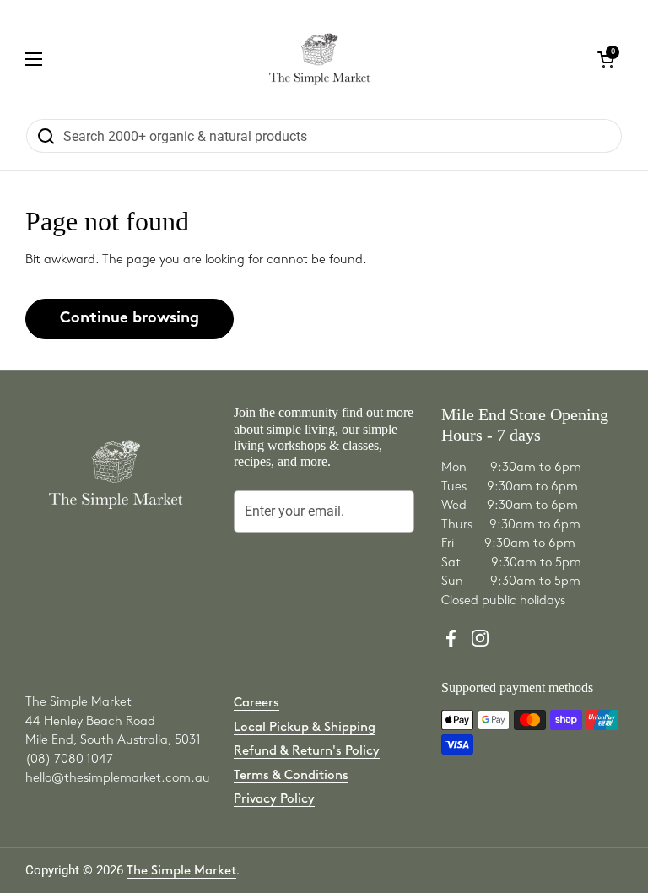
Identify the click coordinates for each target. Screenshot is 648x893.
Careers (256, 703)
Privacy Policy (274, 799)
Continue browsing (129, 318)
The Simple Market (181, 871)
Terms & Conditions (291, 776)
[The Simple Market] (319, 59)
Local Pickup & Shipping (304, 727)
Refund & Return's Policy (307, 751)
